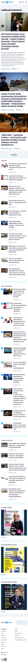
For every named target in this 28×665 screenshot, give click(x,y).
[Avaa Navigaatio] (26, 2)
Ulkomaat (12, 110)
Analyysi (8, 69)
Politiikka (3, 69)
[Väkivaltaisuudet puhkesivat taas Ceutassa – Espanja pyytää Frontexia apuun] (4, 204)
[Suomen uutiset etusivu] (7, 2)
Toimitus (17, 635)
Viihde (2, 648)
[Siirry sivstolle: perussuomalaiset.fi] (7, 659)
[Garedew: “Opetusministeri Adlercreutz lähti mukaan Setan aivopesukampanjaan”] (4, 262)
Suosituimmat (18, 633)
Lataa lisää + (14, 154)
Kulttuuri (3, 642)
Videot (2, 644)
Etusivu (16, 631)
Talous (7, 110)
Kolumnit (3, 646)
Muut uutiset (9, 148)
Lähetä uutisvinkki (19, 637)
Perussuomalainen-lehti (20, 640)
